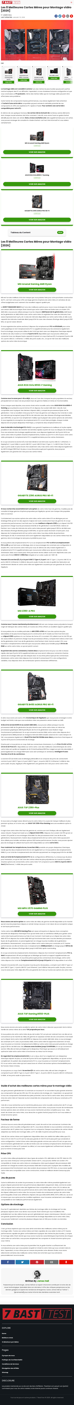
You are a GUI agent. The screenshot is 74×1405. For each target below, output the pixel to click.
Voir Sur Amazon (37, 289)
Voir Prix (8, 82)
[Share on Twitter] (59, 16)
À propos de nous (8, 1356)
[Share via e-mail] (67, 16)
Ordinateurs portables (10, 1342)
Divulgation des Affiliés (10, 1368)
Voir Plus (37, 145)
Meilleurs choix (7, 1338)
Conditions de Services (10, 1364)
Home (4, 1333)
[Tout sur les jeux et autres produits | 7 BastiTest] (11, 2)
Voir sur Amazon (37, 152)
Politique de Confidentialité (12, 1360)
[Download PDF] (71, 16)
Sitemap (5, 1372)
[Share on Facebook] (56, 16)
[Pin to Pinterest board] (63, 16)
